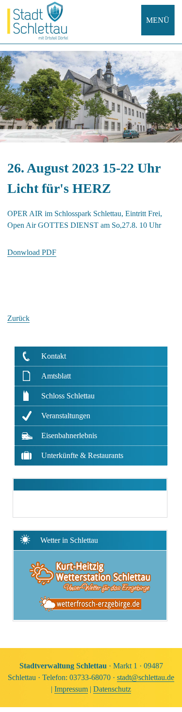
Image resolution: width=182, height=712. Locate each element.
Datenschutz (112, 689)
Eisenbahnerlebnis (69, 435)
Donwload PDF (31, 252)
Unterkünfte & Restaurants (82, 455)
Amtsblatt (56, 376)
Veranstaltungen (65, 415)
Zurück (18, 318)
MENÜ (157, 20)
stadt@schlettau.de (145, 677)
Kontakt (53, 356)
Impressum (71, 689)
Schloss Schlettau (68, 396)
